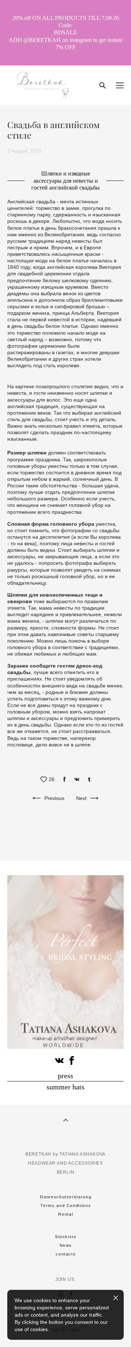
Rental (65, 1214)
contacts (66, 1254)
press (65, 1076)
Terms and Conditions (65, 1205)
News (66, 1245)
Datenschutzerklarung (65, 1197)
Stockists (66, 1236)
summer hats (65, 1087)
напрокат (95, 712)
